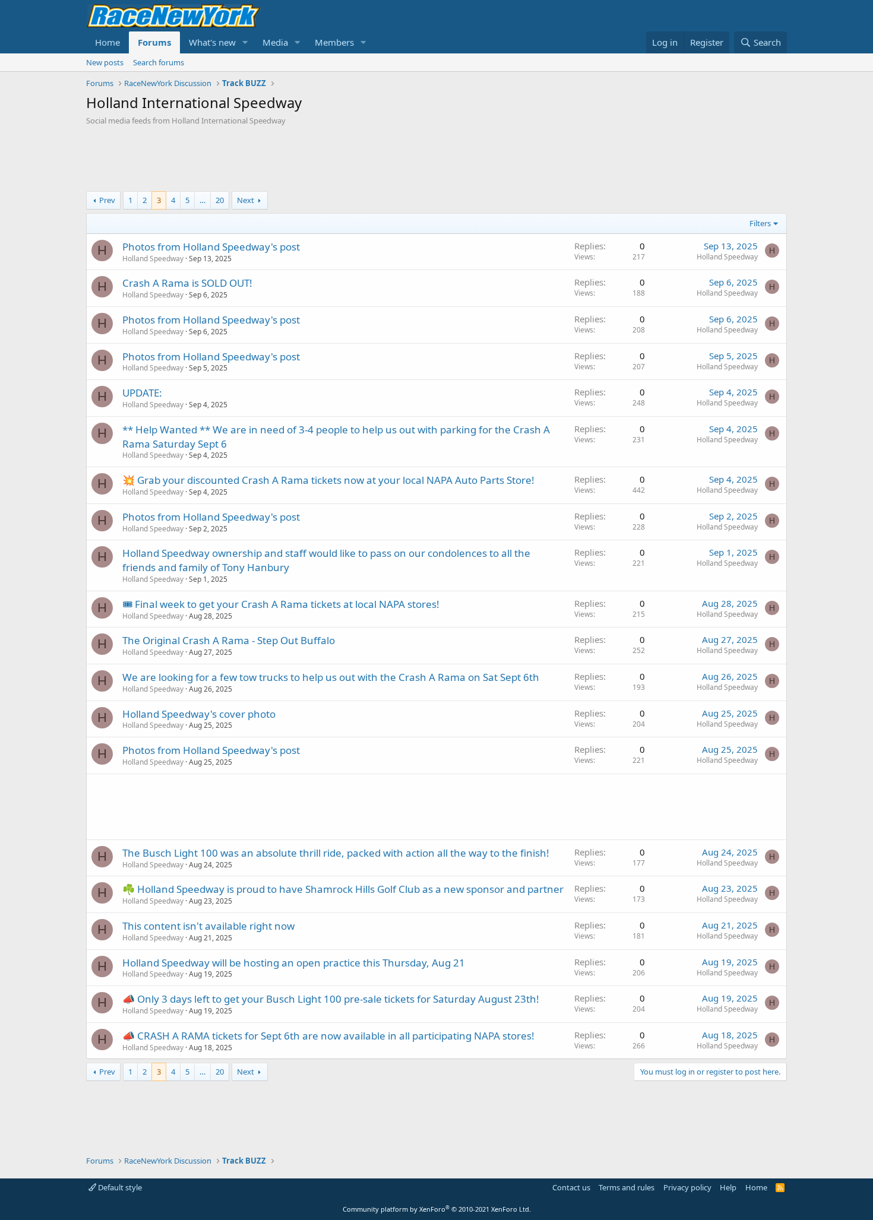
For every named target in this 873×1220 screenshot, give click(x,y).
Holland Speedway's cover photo (199, 714)
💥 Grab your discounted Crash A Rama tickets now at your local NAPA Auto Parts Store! (328, 480)
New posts (105, 62)
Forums (154, 42)
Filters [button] (760, 223)
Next (245, 200)
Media (275, 42)
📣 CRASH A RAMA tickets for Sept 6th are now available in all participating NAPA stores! (328, 1035)
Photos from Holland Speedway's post (211, 246)
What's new (212, 42)
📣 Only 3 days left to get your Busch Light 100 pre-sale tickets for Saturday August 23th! (330, 999)
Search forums (158, 62)
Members (334, 42)
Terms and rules (626, 1187)
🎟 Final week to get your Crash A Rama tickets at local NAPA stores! (280, 604)
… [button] (202, 200)
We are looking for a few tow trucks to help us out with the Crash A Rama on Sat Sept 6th (330, 677)
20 (220, 200)
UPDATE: (142, 393)
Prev (107, 200)
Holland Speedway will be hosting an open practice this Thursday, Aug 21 (293, 962)
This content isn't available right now (208, 926)
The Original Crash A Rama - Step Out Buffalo (228, 640)
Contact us (571, 1187)
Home (107, 42)
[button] (245, 42)
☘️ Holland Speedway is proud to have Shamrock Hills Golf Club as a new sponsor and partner (343, 889)
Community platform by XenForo (437, 1209)
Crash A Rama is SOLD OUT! (187, 283)
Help (728, 1187)
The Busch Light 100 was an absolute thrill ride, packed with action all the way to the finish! (335, 853)
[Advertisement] (436, 158)
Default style (119, 1187)
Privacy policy (687, 1187)
